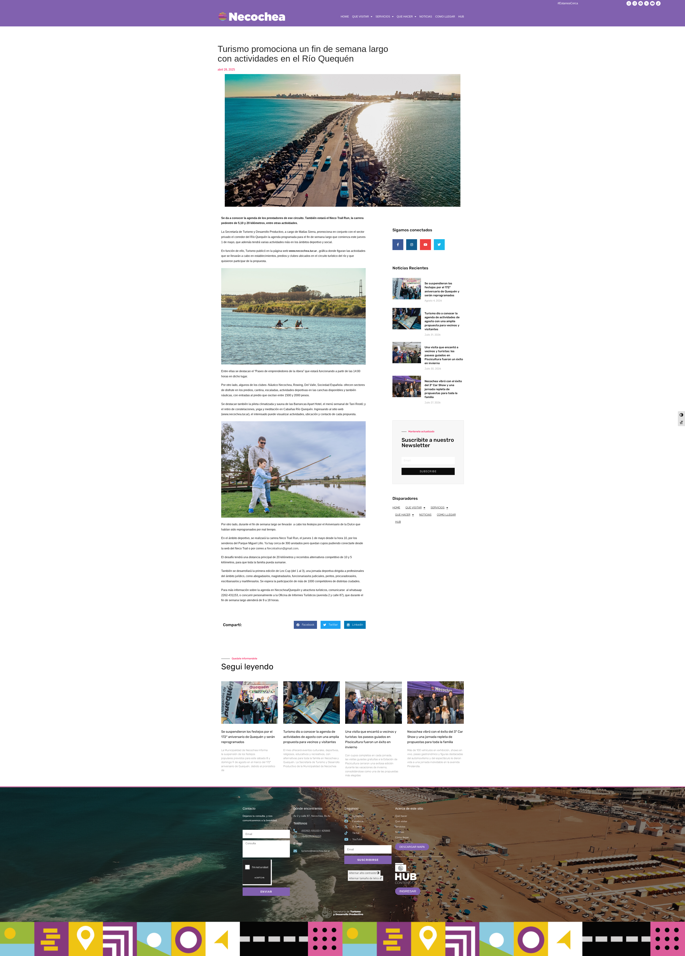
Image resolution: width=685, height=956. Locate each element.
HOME (345, 16)
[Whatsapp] (628, 3)
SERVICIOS (383, 16)
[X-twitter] (646, 3)
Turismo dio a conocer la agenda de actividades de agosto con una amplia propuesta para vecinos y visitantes (442, 321)
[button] (305, 625)
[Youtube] (652, 3)
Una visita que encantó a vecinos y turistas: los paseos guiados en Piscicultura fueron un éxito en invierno (444, 355)
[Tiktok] (658, 3)
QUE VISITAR (360, 16)
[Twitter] (439, 244)
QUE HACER (405, 16)
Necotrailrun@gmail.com (282, 548)
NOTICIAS (425, 16)
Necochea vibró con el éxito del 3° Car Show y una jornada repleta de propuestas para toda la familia (443, 389)
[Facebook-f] (397, 244)
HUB (461, 16)
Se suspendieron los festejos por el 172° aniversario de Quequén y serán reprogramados (248, 737)
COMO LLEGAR (445, 16)
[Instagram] (634, 3)
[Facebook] (640, 3)
